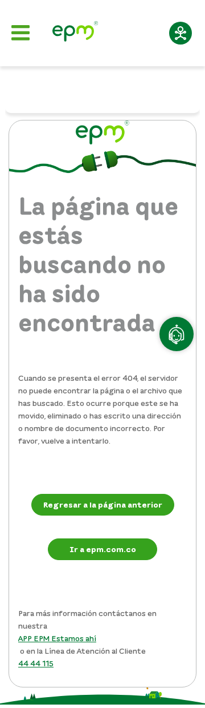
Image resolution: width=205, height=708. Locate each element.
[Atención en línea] (176, 334)
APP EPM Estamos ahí (57, 638)
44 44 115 (36, 663)
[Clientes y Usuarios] (75, 33)
